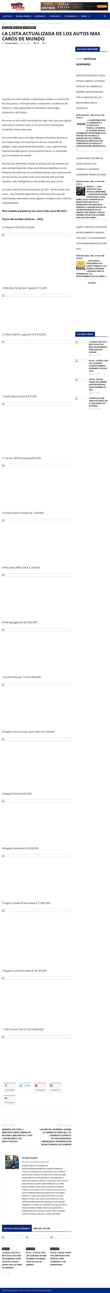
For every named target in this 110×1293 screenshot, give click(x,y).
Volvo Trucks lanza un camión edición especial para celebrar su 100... (98, 384)
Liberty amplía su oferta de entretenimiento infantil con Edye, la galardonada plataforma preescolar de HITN (91, 238)
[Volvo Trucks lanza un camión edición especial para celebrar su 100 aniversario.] (60, 1243)
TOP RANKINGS (70, 16)
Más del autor (42, 1228)
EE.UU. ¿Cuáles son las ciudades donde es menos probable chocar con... (98, 365)
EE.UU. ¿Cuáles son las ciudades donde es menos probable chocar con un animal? (36, 1258)
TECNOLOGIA (54, 16)
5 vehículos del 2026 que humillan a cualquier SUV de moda (98, 402)
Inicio (4, 23)
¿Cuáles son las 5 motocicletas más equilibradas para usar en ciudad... (98, 346)
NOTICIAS (7, 16)
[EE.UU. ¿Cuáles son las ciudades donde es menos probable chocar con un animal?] (36, 1243)
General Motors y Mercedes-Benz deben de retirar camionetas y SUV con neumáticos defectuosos (17, 1135)
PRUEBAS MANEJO (23, 16)
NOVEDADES (40, 16)
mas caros (13, 23)
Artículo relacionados (17, 1228)
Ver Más (92, 283)
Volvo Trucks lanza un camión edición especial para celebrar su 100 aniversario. (60, 1258)
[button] (104, 16)
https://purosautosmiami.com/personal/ (35, 1162)
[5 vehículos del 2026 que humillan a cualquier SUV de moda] (81, 401)
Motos (6, 1249)
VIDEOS (84, 16)
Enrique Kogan (11, 43)
